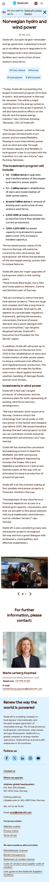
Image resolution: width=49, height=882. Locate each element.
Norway (34, 70)
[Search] (42, 3)
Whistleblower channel (15, 850)
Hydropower (16, 77)
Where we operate (13, 777)
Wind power (34, 77)
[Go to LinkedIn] (22, 758)
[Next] (30, 594)
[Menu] (3, 3)
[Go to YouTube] (38, 758)
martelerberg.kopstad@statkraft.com (22, 688)
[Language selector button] (36, 3)
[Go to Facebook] (7, 758)
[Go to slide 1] (22, 594)
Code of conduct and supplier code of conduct (24, 865)
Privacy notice (11, 831)
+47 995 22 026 (22, 681)
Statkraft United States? (33, 12)
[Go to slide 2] (25, 594)
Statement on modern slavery (19, 859)
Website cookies (12, 826)
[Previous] (18, 594)
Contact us (9, 771)
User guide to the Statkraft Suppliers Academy (23, 873)
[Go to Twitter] (14, 758)
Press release (18, 70)
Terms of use (10, 835)
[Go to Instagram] (30, 758)
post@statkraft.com (21, 812)
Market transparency (14, 855)
